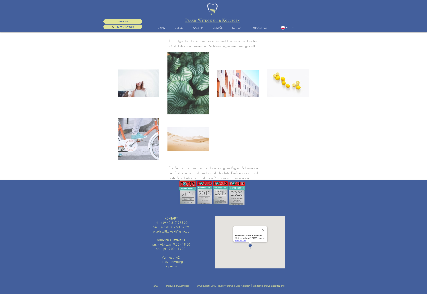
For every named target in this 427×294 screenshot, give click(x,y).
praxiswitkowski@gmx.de (171, 232)
